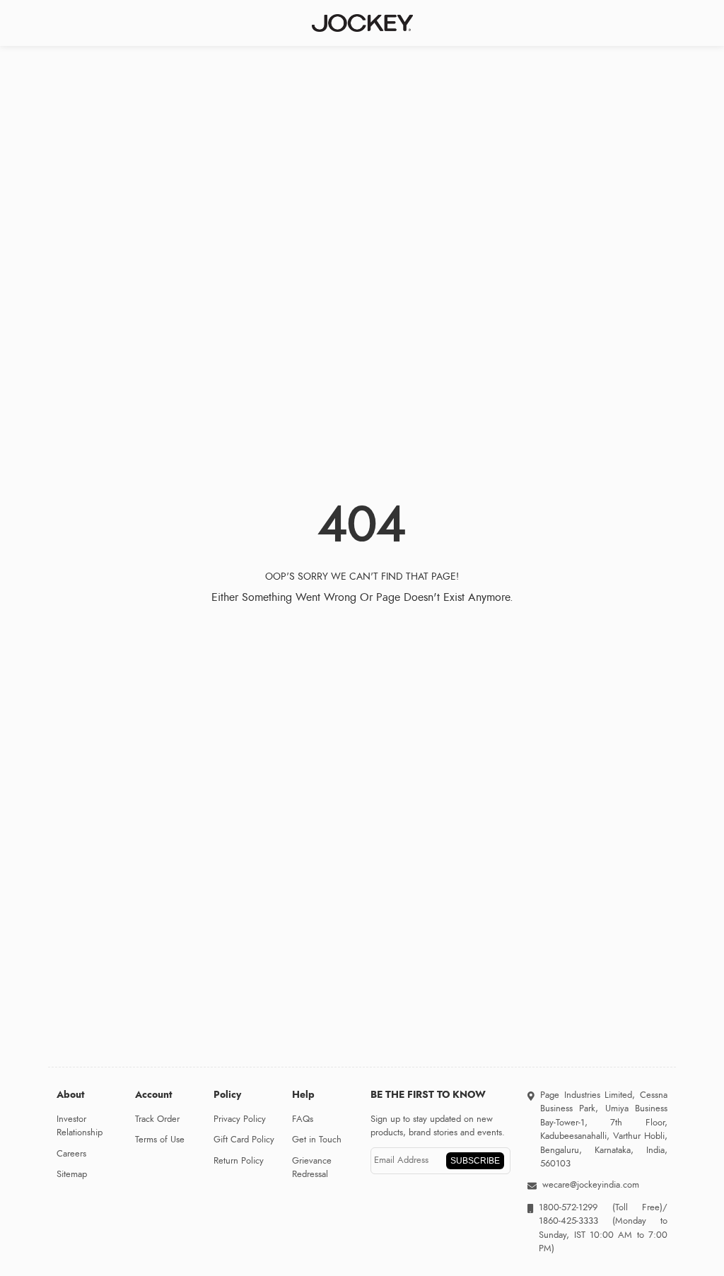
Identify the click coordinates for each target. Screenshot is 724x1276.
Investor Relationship (80, 1126)
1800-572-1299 (568, 1207)
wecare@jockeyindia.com (590, 1184)
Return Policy (239, 1160)
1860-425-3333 (575, 1220)
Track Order (157, 1119)
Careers (71, 1153)
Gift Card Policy (244, 1139)
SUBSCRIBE (475, 1161)
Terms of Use (160, 1139)
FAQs (302, 1119)
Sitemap (72, 1174)
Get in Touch (316, 1139)
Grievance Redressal (312, 1167)
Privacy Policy (240, 1119)
